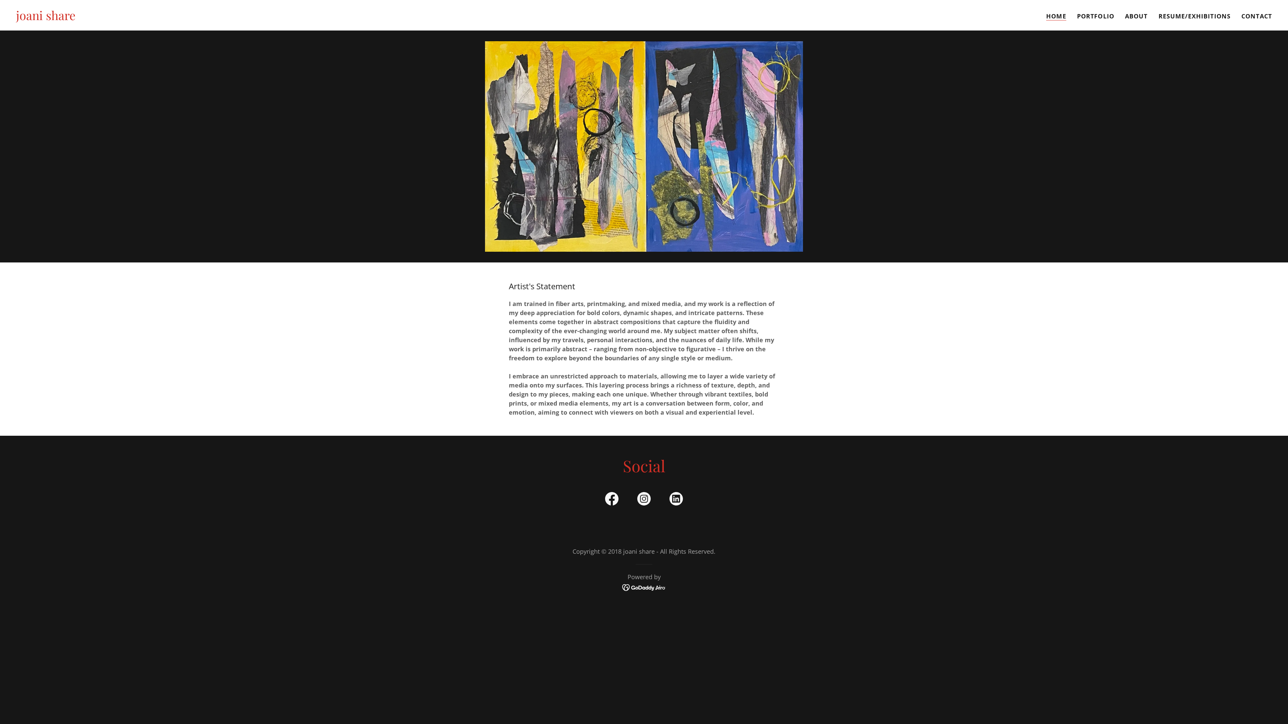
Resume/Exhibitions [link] (1195, 16)
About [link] (1136, 16)
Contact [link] (1256, 16)
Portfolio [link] (1095, 16)
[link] (45, 18)
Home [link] (1056, 16)
